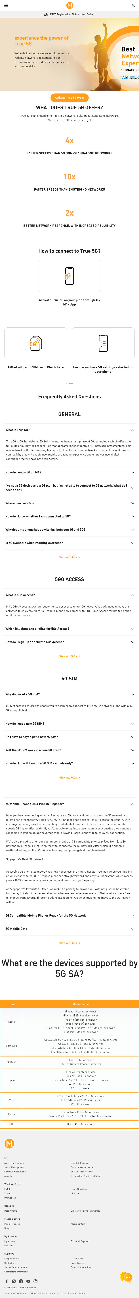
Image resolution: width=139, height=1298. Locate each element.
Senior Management (14, 1167)
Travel (7, 1194)
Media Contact (78, 1224)
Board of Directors (80, 1163)
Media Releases (12, 1224)
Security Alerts (78, 1263)
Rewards (8, 1246)
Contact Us (9, 1263)
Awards (8, 1176)
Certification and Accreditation (86, 1176)
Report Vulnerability (81, 1267)
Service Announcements (16, 1267)
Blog (6, 1228)
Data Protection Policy (74, 1294)
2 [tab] (71, 383)
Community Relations (15, 1172)
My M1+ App (10, 1241)
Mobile (7, 1189)
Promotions (10, 1198)
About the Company (14, 1163)
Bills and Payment (80, 1241)
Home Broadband (79, 1189)
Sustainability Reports (82, 1172)
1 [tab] (66, 383)
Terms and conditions (15, 1294)
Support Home (11, 1259)
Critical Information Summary (44, 1294)
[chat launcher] (126, 1277)
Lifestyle (75, 1194)
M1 (44, 828)
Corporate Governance (82, 1167)
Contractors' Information (16, 1272)
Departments (10, 1211)
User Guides (77, 1259)
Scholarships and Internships (85, 1211)
